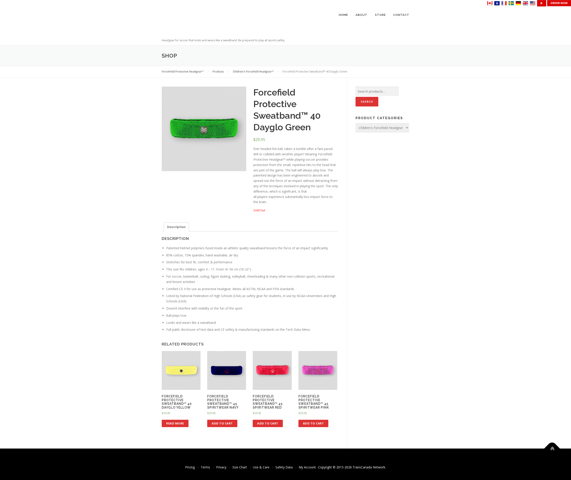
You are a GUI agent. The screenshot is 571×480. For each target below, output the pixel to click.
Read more (175, 423)
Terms (205, 467)
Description (176, 227)
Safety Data (284, 467)
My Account (307, 467)
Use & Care (261, 467)
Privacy (221, 467)
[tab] (176, 226)
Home (343, 15)
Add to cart (222, 423)
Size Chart (239, 467)
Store (380, 15)
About (361, 15)
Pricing (190, 467)
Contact (401, 15)
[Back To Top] (552, 449)
